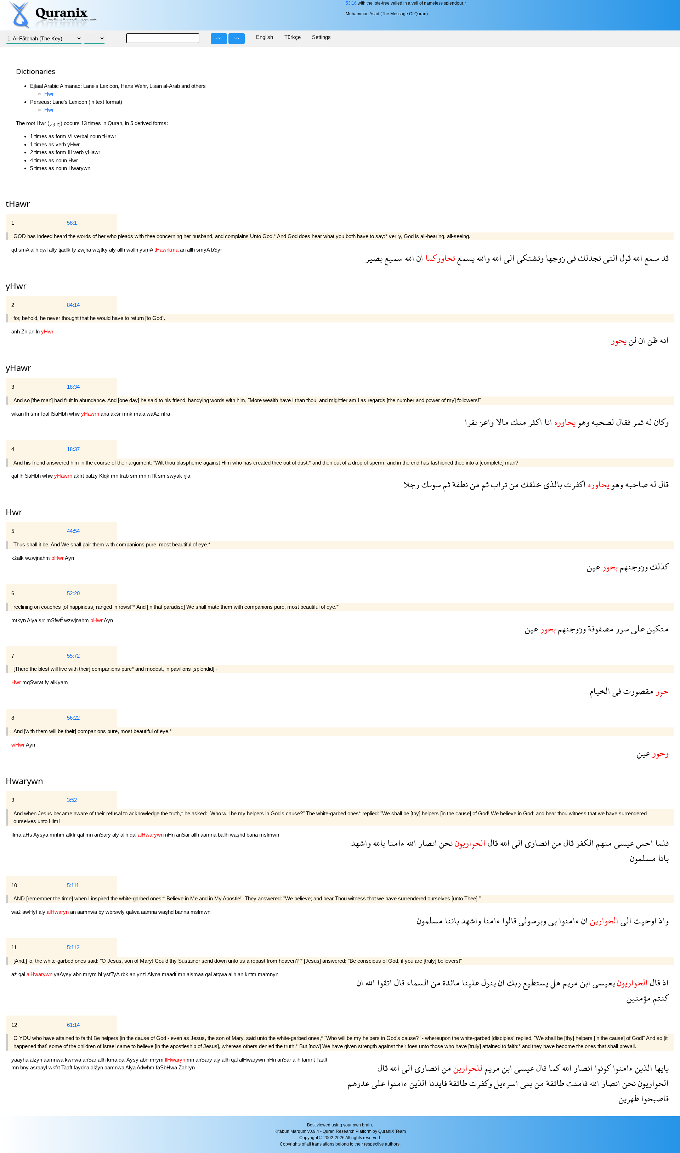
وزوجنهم (633, 566)
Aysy (133, 1060)
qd (14, 250)
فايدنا (437, 1083)
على (637, 628)
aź (14, 974)
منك (517, 422)
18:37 (73, 449)
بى (551, 920)
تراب (498, 484)
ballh (224, 835)
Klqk (105, 476)
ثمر (637, 422)
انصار (426, 843)
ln (38, 331)
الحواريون (652, 1083)
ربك (513, 982)
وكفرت (479, 1083)
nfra (165, 414)
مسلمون (643, 858)
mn (115, 476)
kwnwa (74, 1060)
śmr (35, 414)
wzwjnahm (38, 558)
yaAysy (63, 974)
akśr (116, 414)
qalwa (133, 912)
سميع (392, 258)
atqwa (220, 974)
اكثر (534, 422)
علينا (469, 982)
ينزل (487, 982)
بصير (374, 258)
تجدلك (588, 258)
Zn (25, 331)
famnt (309, 1060)
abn (78, 974)
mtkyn (19, 620)
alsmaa (196, 974)
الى (508, 258)
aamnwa (87, 912)
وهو (582, 422)
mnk (128, 414)
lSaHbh (60, 414)
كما (553, 1068)
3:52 (72, 800)
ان (418, 258)
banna (183, 912)
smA (24, 250)
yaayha (20, 1060)
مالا (501, 422)
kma (113, 1060)
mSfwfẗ (55, 620)
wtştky (100, 250)
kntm (251, 974)
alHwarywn (252, 1060)
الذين (642, 1068)
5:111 (73, 885)
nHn (170, 835)
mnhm (58, 835)
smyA (203, 250)
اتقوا (383, 982)
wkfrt (55, 1067)
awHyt (30, 912)
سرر (621, 628)
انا (547, 422)
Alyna (154, 974)
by (102, 912)
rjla (186, 476)
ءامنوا (568, 920)
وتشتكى (529, 258)
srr (42, 620)
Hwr (49, 94)
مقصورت (637, 691)
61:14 (73, 1025)
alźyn (37, 1060)
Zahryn (186, 1067)
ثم (484, 484)
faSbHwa (167, 1067)
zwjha (85, 250)
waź (16, 912)
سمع (650, 258)
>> (236, 38)
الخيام (600, 691)
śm (134, 476)
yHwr (16, 286)
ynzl (142, 974)
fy (75, 250)
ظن (651, 340)
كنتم (660, 998)
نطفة (459, 484)
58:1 (72, 223)
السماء (416, 982)
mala (140, 414)
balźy (92, 476)
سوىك (430, 484)
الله (636, 258)
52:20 (73, 593)
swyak (175, 476)
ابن (584, 982)
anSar (183, 835)
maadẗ (170, 974)
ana (105, 414)
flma (17, 835)
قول (624, 258)
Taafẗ (321, 1060)
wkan (18, 414)
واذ (663, 920)
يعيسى (602, 982)
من (513, 484)
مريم (569, 982)
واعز (485, 422)
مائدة (450, 982)
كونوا (602, 1068)
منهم (603, 843)
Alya (33, 620)
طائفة (554, 1083)
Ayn (69, 558)
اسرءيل (505, 1083)
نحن (445, 843)
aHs (28, 835)
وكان (660, 422)
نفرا (471, 422)
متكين (657, 628)
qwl (44, 250)
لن (631, 340)
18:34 (73, 387)
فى (570, 258)
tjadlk (65, 250)
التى (609, 258)
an (183, 250)
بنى (525, 1083)
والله (482, 258)
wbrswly (116, 912)
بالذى (552, 484)
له (648, 422)
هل (554, 982)
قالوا (508, 920)
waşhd (238, 835)
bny (25, 1067)
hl (100, 974)
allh (35, 250)
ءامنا (394, 843)
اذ (664, 982)
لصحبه (601, 422)
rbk (125, 974)
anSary (103, 835)
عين (593, 566)
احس (643, 843)
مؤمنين (639, 998)
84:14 (73, 305)
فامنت (576, 1083)
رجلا (411, 484)
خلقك (530, 484)
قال (662, 484)
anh (16, 331)
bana (252, 835)
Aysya (41, 835)
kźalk (18, 558)
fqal (46, 414)
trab (125, 476)
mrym (90, 974)
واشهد (361, 843)
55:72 (73, 656)
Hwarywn (24, 781)
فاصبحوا (654, 1098)
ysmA (147, 250)
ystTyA (112, 974)
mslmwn (269, 835)
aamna (209, 835)
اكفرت (574, 484)
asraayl (39, 1067)
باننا (451, 920)
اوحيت (644, 920)
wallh (133, 250)
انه (663, 340)
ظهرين (629, 1098)
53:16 (351, 3)
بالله (378, 843)
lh (27, 414)
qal (15, 476)
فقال (622, 422)
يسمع (465, 258)
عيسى (623, 843)
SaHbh (33, 476)
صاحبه (635, 484)
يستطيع (534, 982)
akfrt (79, 476)
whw (75, 414)
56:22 (73, 718)
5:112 (73, 947)
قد (664, 258)
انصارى (536, 843)
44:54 (73, 531)
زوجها (554, 258)
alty (53, 250)
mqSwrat (33, 682)
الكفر (584, 843)
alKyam (59, 682)
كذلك (658, 566)
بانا (662, 858)
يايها (660, 1068)
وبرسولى (531, 920)
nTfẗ (153, 476)
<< (218, 38)
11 (14, 947)
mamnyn (268, 974)
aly (113, 250)
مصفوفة (599, 628)
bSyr (216, 250)
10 (14, 885)
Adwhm (146, 1067)
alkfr (71, 835)
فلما (661, 843)
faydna (82, 1067)
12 (14, 1025)
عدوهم (358, 1083)
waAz (154, 414)
